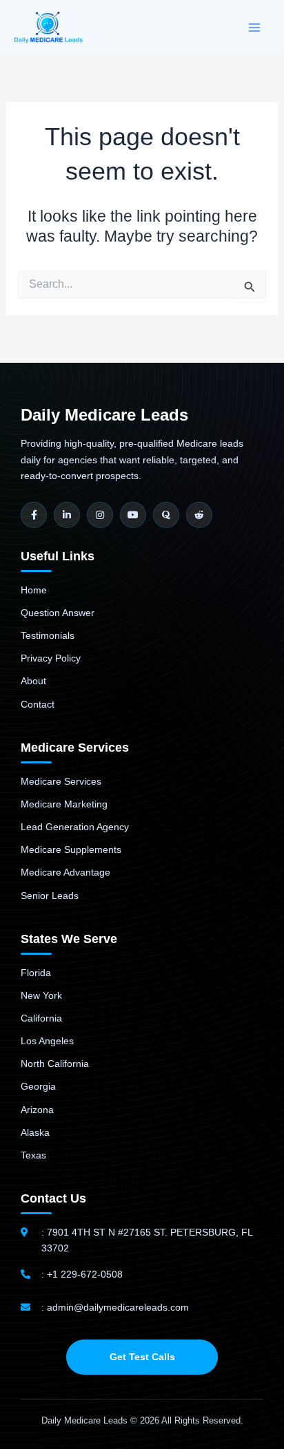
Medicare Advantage (65, 872)
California (41, 1018)
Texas (33, 1155)
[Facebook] (34, 515)
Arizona (37, 1109)
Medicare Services (61, 781)
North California (55, 1063)
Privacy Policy (51, 658)
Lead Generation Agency (75, 826)
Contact (37, 704)
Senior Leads (50, 895)
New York (41, 995)
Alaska (35, 1132)
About (33, 680)
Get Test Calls (142, 1356)
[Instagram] (100, 515)
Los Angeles (47, 1040)
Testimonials (47, 635)
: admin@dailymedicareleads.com (115, 1307)
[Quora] (166, 515)
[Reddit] (199, 515)
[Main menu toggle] (255, 27)
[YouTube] (133, 515)
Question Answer (57, 612)
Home (34, 589)
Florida (36, 972)
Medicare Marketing (64, 804)
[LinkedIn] (67, 515)
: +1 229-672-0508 (82, 1274)
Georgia (38, 1086)
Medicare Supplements (71, 849)
